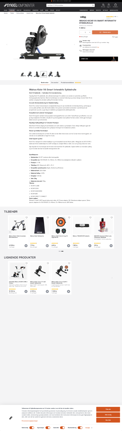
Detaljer (87, 427)
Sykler (52, 10)
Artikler (105, 10)
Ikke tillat (108, 420)
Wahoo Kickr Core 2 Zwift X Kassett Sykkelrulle (59, 282)
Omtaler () (108, 18)
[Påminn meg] (47, 245)
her (98, 47)
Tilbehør (12, 10)
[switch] (47, 427)
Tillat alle (108, 409)
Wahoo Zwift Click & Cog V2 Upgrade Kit (60, 236)
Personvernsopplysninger (30, 421)
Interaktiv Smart (29, 13)
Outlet (58, 10)
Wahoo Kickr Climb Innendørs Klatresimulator (17, 236)
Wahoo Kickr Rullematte (37, 236)
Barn (46, 10)
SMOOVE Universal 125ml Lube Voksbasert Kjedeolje (102, 236)
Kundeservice (84, 10)
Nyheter (98, 10)
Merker (92, 10)
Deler (5, 10)
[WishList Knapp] (26, 217)
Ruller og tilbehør (20, 13)
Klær (41, 10)
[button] (103, 5)
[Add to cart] (26, 245)
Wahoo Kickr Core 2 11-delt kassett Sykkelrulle (38, 282)
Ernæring (35, 10)
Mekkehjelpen (114, 10)
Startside (6, 13)
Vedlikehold (27, 10)
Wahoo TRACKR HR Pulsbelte (81, 236)
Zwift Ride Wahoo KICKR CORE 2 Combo (18, 282)
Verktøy (19, 10)
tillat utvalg (108, 414)
